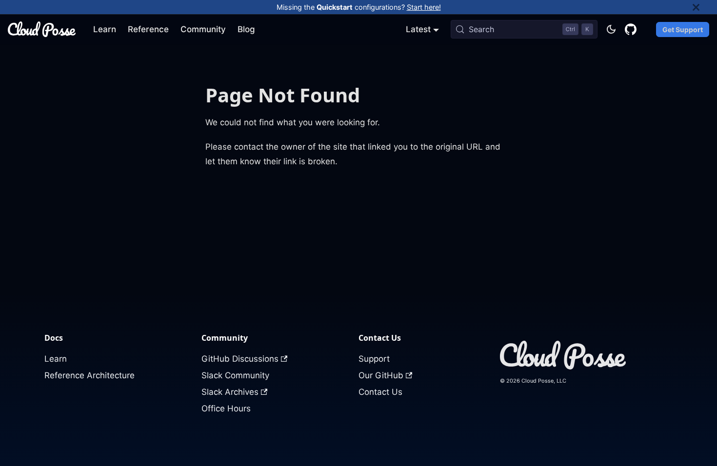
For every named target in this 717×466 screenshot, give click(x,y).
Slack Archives (230, 392)
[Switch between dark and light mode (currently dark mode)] (611, 29)
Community (203, 29)
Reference (148, 29)
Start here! (424, 7)
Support (374, 359)
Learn (104, 29)
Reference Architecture (89, 375)
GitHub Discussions (240, 359)
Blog (246, 29)
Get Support (682, 29)
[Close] (705, 7)
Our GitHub (380, 375)
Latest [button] (418, 29)
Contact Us (380, 392)
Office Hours (226, 408)
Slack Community (235, 375)
